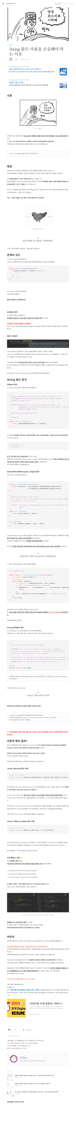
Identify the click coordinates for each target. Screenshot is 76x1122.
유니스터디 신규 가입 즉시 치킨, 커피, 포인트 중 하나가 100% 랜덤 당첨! (31, 71)
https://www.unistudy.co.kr (17, 66)
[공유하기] (15, 1029)
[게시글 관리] (19, 1029)
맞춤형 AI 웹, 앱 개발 (16, 82)
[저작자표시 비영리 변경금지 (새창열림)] (28, 1030)
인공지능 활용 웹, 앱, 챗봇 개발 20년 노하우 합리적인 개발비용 (28, 85)
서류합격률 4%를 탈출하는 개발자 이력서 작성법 (24, 990)
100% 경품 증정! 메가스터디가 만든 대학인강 (25, 69)
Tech (10, 44)
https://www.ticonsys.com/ (17, 80)
